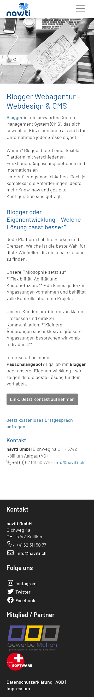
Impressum (18, 688)
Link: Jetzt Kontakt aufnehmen (42, 399)
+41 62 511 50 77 (31, 545)
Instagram (26, 583)
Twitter (23, 592)
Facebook (25, 600)
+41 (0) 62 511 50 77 (30, 462)
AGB (59, 682)
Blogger (15, 117)
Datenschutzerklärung (29, 682)
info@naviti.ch (69, 462)
